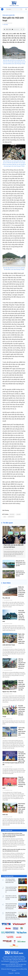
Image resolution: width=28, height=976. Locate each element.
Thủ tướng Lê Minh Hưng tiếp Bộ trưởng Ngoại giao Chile (10, 880)
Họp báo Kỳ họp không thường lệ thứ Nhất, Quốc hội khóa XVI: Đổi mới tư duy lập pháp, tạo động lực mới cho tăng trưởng (12, 916)
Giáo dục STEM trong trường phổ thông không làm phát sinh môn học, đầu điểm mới (14, 861)
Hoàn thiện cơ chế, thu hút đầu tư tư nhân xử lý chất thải (11, 897)
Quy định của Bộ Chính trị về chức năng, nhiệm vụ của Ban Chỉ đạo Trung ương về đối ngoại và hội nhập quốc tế (14, 835)
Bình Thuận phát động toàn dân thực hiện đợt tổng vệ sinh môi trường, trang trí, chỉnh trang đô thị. (14, 722)
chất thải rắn (11, 516)
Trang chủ (10, 973)
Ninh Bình (6, 24)
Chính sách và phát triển (9, 15)
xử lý (5, 516)
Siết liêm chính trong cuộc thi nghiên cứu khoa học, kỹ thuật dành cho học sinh (14, 850)
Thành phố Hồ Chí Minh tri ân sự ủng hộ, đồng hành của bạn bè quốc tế (11, 889)
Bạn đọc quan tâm (8, 876)
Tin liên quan (8, 522)
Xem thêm (7, 583)
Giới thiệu (17, 973)
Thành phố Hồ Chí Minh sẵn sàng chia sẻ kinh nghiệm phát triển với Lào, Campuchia (11, 906)
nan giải (18, 514)
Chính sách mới (8, 830)
